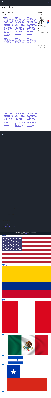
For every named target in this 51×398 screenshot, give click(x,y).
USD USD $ (5, 249)
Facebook (10, 217)
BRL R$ (6, 394)
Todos (39, 30)
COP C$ (5, 281)
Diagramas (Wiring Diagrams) (43, 36)
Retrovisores (40, 41)
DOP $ (7, 396)
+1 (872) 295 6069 (9, 224)
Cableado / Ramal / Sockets (43, 32)
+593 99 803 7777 (11, 222)
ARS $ (12, 357)
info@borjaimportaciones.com (10, 226)
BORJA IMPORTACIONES (27, 233)
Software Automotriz (42, 47)
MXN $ (25, 340)
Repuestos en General (42, 43)
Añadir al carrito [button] (6, 35)
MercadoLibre (11, 216)
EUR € (4, 392)
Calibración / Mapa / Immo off (43, 34)
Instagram (10, 218)
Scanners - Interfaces (42, 45)
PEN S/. (4, 316)
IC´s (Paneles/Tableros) (42, 49)
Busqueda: (40, 12)
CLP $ (24, 371)
